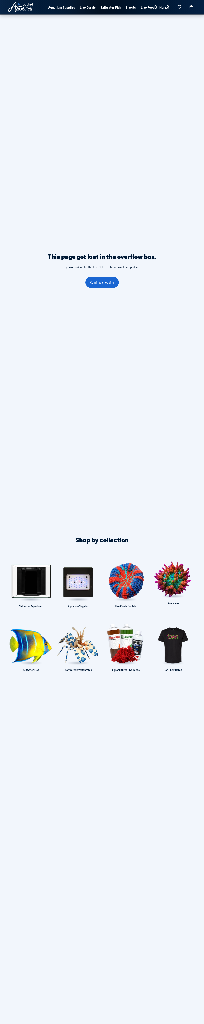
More (162, 7)
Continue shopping (102, 282)
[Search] (155, 7)
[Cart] (191, 7)
